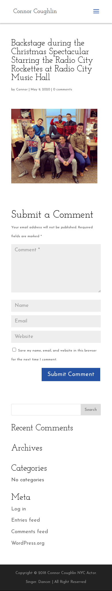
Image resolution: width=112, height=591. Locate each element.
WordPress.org (28, 543)
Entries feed (25, 520)
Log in (18, 509)
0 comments (62, 89)
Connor (22, 89)
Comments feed (29, 532)
